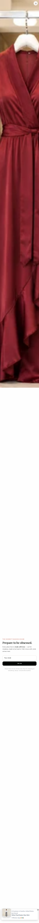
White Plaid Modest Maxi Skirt (21, 915)
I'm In (19, 663)
